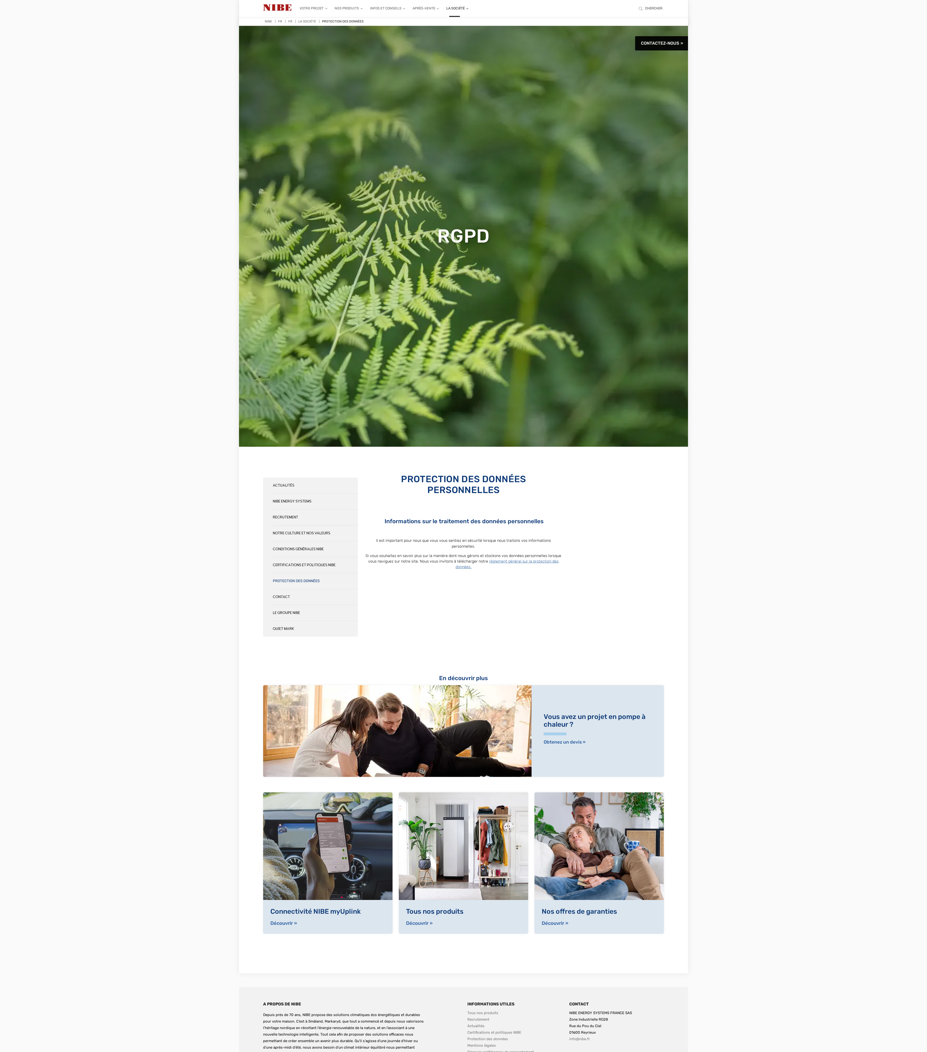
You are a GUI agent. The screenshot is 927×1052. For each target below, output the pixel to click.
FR (280, 21)
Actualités (283, 485)
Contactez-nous (660, 43)
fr (290, 21)
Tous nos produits (482, 1013)
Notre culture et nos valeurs (301, 533)
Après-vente (424, 8)
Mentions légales (481, 1045)
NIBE (268, 21)
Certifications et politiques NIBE (304, 565)
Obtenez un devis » (565, 742)
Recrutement (285, 517)
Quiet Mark (283, 629)
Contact (281, 597)
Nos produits (347, 8)
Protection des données (296, 581)
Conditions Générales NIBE (298, 549)
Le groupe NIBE (286, 613)
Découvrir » (283, 923)
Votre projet (312, 8)
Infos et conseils (385, 8)
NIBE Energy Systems (292, 501)
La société (455, 8)
